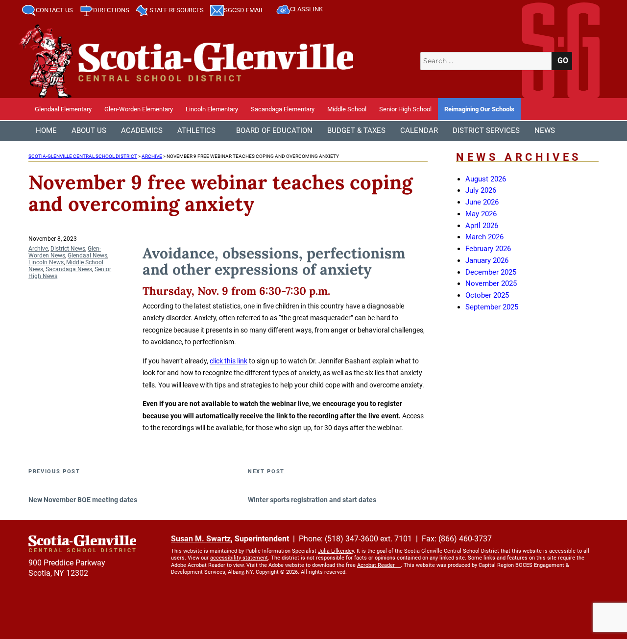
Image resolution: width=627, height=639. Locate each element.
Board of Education (274, 130)
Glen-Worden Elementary (138, 109)
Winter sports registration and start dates (312, 500)
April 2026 (481, 225)
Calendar (419, 130)
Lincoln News (46, 262)
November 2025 (491, 283)
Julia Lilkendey (336, 551)
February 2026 (488, 248)
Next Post (266, 471)
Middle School (346, 109)
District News (67, 248)
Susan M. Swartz (201, 538)
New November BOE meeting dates (82, 500)
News (544, 130)
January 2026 (486, 260)
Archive (38, 248)
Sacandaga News (69, 269)
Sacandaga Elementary (282, 109)
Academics (142, 130)
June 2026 (482, 202)
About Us (89, 130)
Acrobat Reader (376, 565)
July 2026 (480, 190)
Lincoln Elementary (212, 109)
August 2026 (485, 179)
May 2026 (481, 213)
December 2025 (490, 272)
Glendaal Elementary (63, 109)
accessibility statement (239, 558)
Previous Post (54, 471)
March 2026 (484, 236)
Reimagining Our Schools (479, 109)
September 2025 (491, 307)
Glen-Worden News (64, 252)
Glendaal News (87, 255)
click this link (228, 361)
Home (46, 130)
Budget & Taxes (356, 130)
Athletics (196, 130)
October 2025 (487, 295)
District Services (486, 130)
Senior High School (405, 109)
